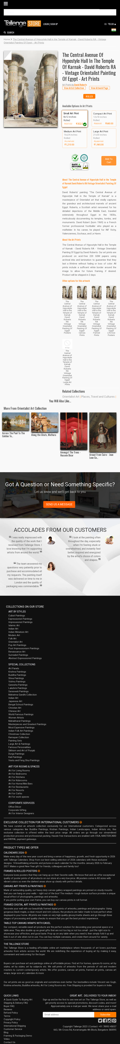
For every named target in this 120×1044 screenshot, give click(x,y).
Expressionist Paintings (20, 618)
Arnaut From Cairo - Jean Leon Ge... (101, 456)
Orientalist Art (70, 396)
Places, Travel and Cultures (98, 396)
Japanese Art (15, 701)
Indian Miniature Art (18, 632)
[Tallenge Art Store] (23, 23)
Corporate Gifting (17, 810)
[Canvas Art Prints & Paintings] (45, 886)
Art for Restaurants (18, 787)
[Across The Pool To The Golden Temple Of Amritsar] (15, 421)
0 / (109, 24)
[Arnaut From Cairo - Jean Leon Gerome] (102, 432)
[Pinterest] (114, 1021)
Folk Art (12, 638)
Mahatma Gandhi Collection (22, 694)
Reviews (8, 1009)
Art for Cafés (15, 793)
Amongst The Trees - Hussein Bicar (70, 454)
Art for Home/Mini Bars (20, 783)
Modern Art (14, 635)
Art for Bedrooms (17, 773)
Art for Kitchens (16, 777)
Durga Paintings (16, 753)
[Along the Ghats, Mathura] (44, 422)
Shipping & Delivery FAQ (16, 1002)
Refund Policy (11, 1012)
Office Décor (14, 806)
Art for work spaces (18, 796)
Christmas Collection (19, 734)
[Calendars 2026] (26, 852)
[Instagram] (110, 1021)
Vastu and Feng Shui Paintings (24, 760)
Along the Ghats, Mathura (43, 434)
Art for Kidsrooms (17, 780)
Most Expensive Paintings (21, 727)
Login (46, 24)
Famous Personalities (19, 747)
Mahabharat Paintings (19, 721)
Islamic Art (14, 625)
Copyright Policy (12, 1019)
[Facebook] (105, 1021)
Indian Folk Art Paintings (20, 730)
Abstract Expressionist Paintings (25, 658)
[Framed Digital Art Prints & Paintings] (55, 904)
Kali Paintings (15, 757)
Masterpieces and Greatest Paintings (27, 724)
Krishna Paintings (17, 671)
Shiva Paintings (16, 678)
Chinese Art (14, 711)
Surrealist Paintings (18, 655)
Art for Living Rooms (19, 770)
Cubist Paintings (16, 615)
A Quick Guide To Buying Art (18, 999)
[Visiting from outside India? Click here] (81, 822)
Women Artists (16, 717)
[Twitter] (100, 1021)
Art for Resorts (16, 790)
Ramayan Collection (18, 737)
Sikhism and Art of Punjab (21, 750)
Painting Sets (15, 740)
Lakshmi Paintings (17, 688)
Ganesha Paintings (18, 684)
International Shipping (15, 1025)
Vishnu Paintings (16, 681)
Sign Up (54, 24)
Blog (6, 1032)
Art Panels (13, 668)
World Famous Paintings (20, 714)
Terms (7, 1016)
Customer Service (13, 1029)
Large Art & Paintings (19, 744)
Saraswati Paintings (18, 691)
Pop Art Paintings (17, 645)
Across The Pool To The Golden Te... (13, 435)
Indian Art (13, 628)
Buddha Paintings (17, 675)
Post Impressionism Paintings (23, 648)
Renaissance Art (16, 651)
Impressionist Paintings (20, 622)
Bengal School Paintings (20, 704)
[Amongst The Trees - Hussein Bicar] (73, 431)
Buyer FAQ (9, 1006)
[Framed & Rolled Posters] (39, 871)
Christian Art (14, 707)
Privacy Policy (11, 1022)
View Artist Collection (74, 88)
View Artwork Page (99, 88)
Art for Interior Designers (21, 813)
